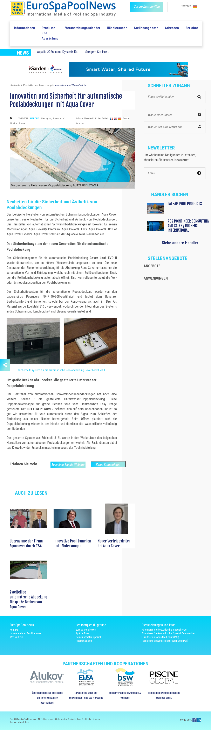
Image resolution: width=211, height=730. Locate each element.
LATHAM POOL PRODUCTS (185, 203)
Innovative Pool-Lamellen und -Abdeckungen (72, 543)
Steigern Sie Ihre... (97, 52)
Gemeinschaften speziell (88, 637)
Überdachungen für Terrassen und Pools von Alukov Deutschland (47, 697)
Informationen (24, 28)
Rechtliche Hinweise (91, 719)
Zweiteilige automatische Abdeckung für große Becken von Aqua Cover (28, 599)
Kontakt (14, 629)
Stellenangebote (146, 28)
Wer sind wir (16, 637)
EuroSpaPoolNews (86, 629)
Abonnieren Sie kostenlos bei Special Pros (164, 629)
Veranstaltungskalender (82, 28)
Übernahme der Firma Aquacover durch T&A (26, 543)
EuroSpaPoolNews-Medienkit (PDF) (160, 637)
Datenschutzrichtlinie (19, 722)
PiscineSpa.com (84, 640)
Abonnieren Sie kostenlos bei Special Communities (169, 633)
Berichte (191, 28)
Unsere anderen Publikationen (25, 633)
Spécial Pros (82, 633)
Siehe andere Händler (180, 242)
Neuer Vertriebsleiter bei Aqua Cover (114, 543)
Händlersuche (117, 28)
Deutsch (186, 6)
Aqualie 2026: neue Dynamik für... (58, 52)
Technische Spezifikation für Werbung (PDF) (165, 640)
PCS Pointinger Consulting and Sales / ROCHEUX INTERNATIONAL (188, 225)
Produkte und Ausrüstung (50, 33)
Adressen (172, 28)
